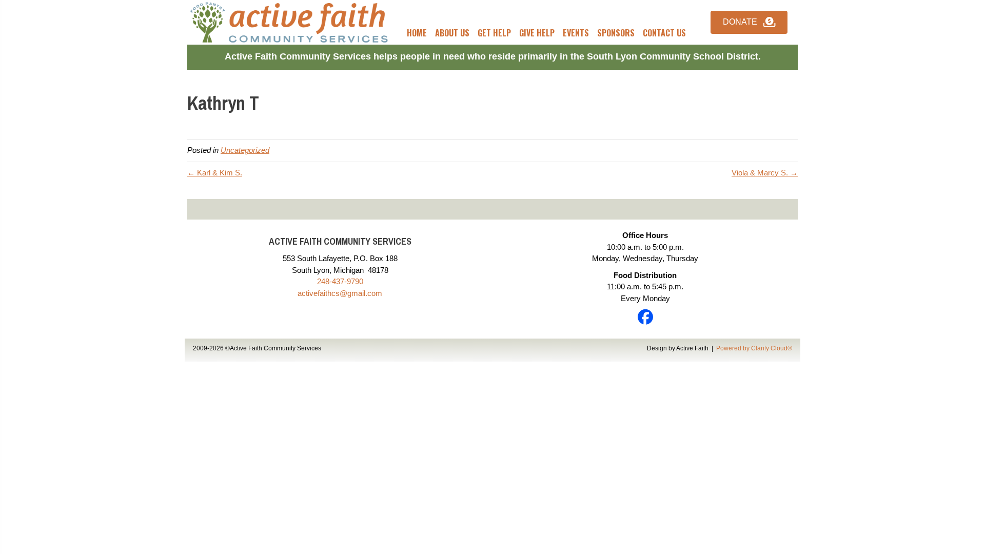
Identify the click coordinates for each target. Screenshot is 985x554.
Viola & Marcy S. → (765, 172)
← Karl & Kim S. (214, 172)
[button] (749, 22)
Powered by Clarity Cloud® (754, 348)
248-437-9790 (340, 281)
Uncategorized (245, 150)
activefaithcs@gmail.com (340, 293)
